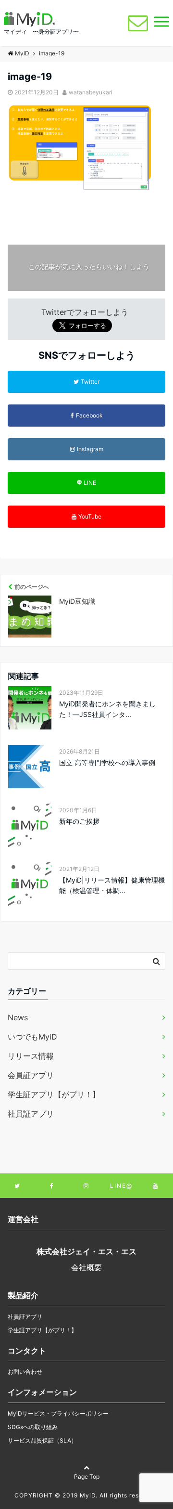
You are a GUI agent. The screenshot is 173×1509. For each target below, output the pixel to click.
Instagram (90, 449)
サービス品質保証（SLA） (42, 1440)
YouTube (89, 516)
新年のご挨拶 (79, 821)
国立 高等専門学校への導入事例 (107, 762)
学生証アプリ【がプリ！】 (54, 1094)
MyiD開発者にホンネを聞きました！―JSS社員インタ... (107, 709)
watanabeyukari (90, 92)
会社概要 (86, 1267)
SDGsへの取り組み (33, 1427)
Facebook (89, 415)
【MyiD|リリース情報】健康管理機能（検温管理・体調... (112, 885)
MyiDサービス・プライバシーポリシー (58, 1413)
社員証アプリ (31, 1114)
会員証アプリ (31, 1075)
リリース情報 (31, 1056)
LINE (90, 482)
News (18, 1017)
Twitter (90, 381)
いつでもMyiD (32, 1036)
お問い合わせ (25, 1371)
